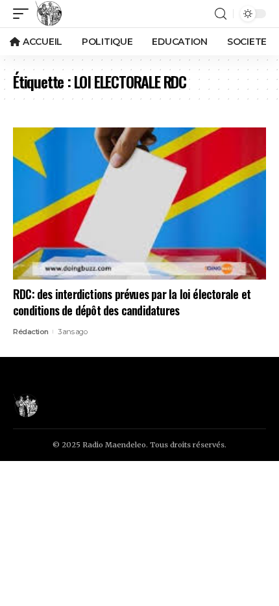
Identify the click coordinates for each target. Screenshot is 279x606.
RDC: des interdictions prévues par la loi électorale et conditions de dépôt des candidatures (131, 302)
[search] (221, 14)
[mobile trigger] (24, 13)
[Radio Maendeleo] (48, 13)
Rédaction (31, 331)
